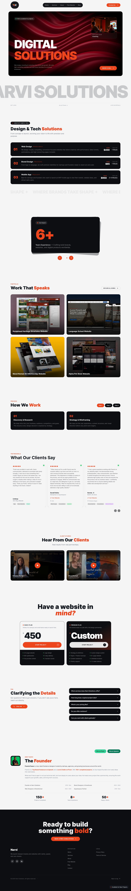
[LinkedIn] (21, 861)
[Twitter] (12, 861)
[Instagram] (17, 861)
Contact (70, 868)
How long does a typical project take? (84, 698)
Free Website (71, 5)
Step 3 (117, 405)
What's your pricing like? (79, 704)
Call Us (19, 706)
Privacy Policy (100, 852)
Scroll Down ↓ (63, 105)
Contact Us (112, 5)
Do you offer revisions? (79, 711)
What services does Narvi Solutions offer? (85, 691)
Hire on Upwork (114, 751)
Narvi (14, 849)
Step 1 (100, 405)
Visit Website (56, 498)
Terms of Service (101, 855)
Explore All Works (109, 288)
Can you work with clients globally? (83, 718)
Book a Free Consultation (64, 839)
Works (47, 5)
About (62, 5)
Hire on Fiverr (100, 751)
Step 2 (109, 405)
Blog (79, 5)
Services (54, 5)
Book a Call (106, 68)
